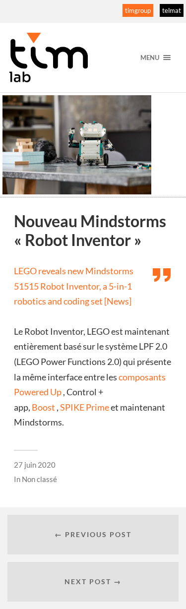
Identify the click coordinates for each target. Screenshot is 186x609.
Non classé (39, 479)
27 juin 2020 (35, 464)
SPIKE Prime (84, 407)
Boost (43, 407)
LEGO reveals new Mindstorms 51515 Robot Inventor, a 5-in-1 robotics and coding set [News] (73, 285)
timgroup (138, 10)
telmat (171, 10)
